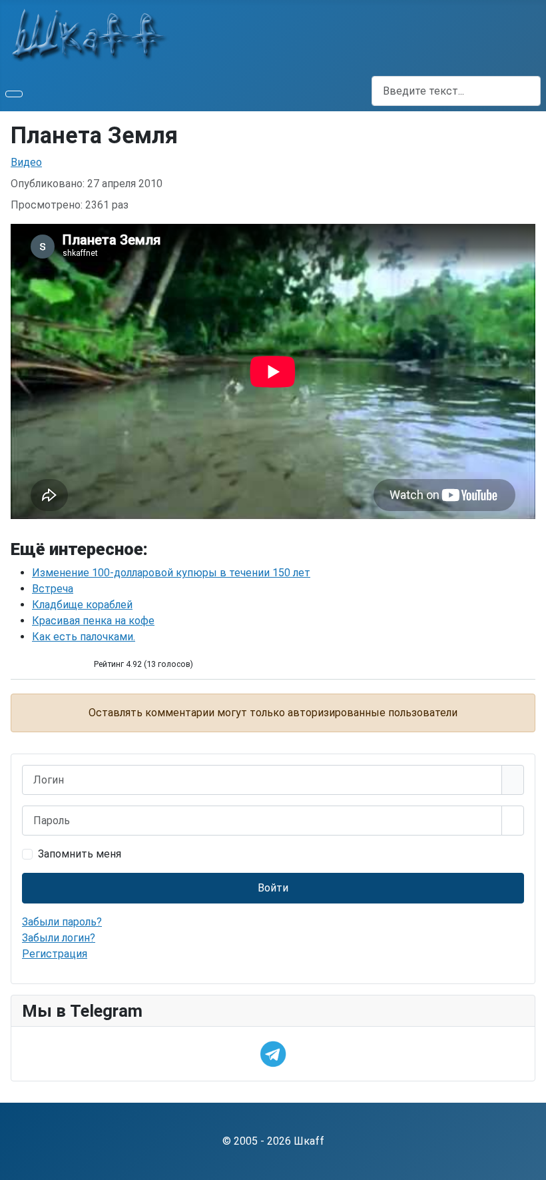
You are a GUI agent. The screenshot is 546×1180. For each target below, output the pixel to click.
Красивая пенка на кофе (93, 620)
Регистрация (54, 953)
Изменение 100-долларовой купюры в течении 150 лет (171, 572)
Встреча (52, 588)
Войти (273, 888)
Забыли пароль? (62, 921)
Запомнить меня (79, 854)
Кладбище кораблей (82, 604)
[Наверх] (529, 1163)
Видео (26, 162)
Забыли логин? (58, 937)
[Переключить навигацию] (14, 94)
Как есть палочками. (83, 636)
